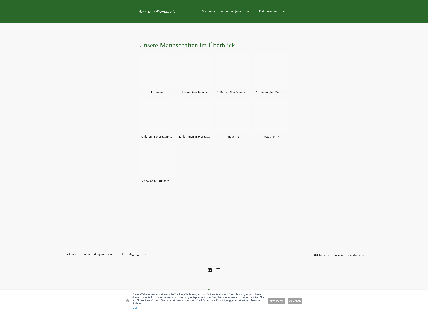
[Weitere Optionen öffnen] (284, 11)
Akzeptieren (276, 301)
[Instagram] (210, 270)
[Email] (218, 270)
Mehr (135, 307)
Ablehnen (295, 301)
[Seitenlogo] (162, 18)
